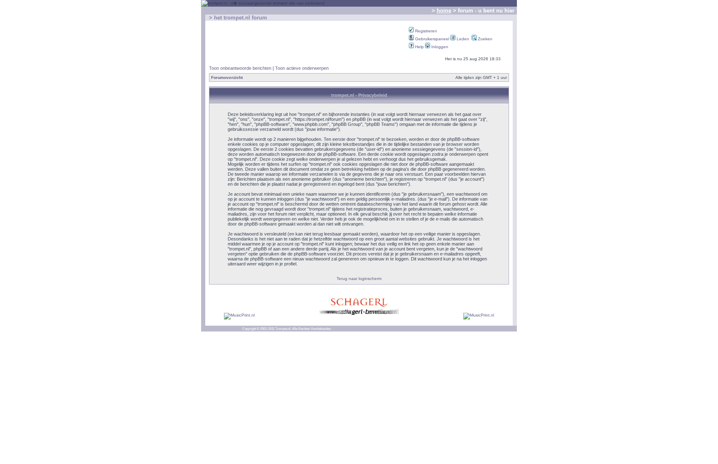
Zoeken (484, 39)
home (444, 10)
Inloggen (439, 46)
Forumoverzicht (227, 77)
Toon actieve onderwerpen (302, 68)
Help (419, 46)
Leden (462, 39)
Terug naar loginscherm (359, 278)
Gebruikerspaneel (431, 39)
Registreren (425, 31)
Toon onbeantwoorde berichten (240, 68)
